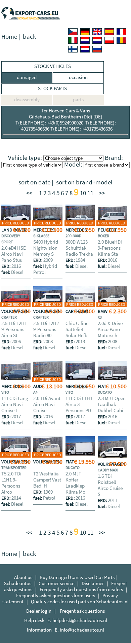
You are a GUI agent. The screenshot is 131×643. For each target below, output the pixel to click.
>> (102, 193)
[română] (121, 40)
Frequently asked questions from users (55, 595)
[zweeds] (85, 49)
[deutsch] (85, 31)
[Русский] (97, 49)
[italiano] (73, 40)
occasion (78, 77)
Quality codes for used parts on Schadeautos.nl (80, 601)
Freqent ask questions (82, 611)
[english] (97, 31)
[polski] (109, 40)
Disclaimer (93, 583)
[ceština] (73, 31)
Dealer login (38, 611)
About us (23, 577)
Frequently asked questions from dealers (81, 589)
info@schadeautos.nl (82, 630)
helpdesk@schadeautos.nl (79, 620)
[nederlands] (85, 40)
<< (29, 193)
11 (90, 193)
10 (83, 193)
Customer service (56, 583)
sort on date (34, 182)
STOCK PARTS (52, 88)
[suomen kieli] (73, 49)
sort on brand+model (84, 182)
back (29, 36)
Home (9, 36)
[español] (109, 31)
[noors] (97, 40)
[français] (121, 31)
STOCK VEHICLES (52, 66)
